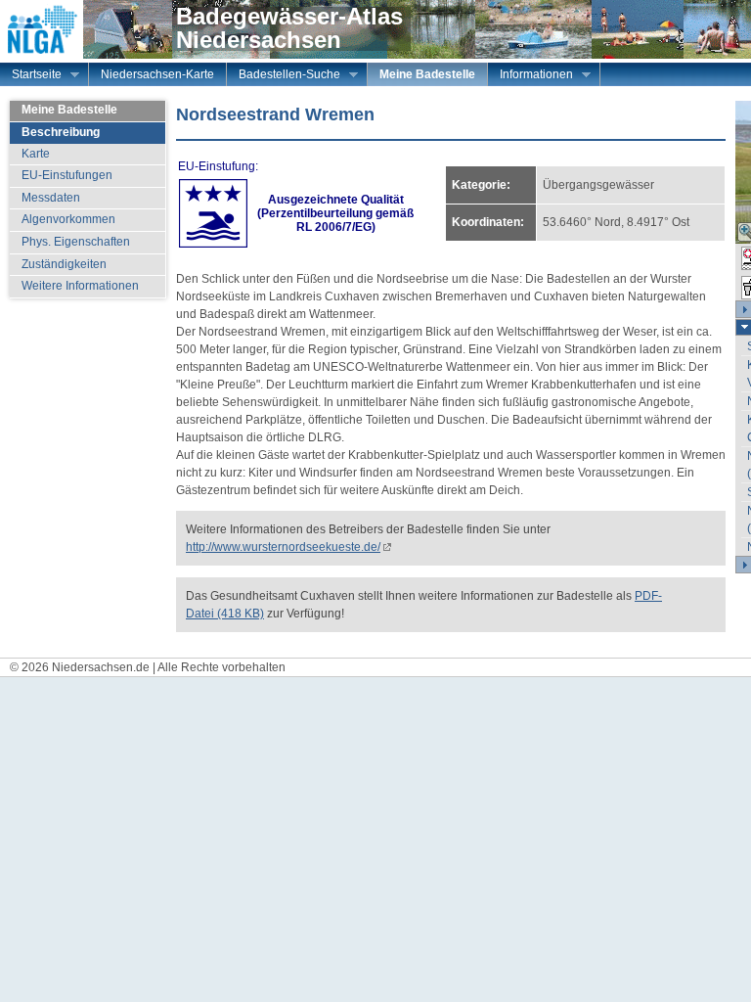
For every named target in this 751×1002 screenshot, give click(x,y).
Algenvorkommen (68, 219)
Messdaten (51, 198)
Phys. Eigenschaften (76, 242)
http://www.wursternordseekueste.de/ (283, 547)
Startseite (31, 76)
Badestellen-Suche (283, 76)
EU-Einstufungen (67, 175)
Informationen (530, 76)
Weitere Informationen (80, 286)
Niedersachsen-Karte (157, 74)
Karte (36, 153)
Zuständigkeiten (64, 264)
